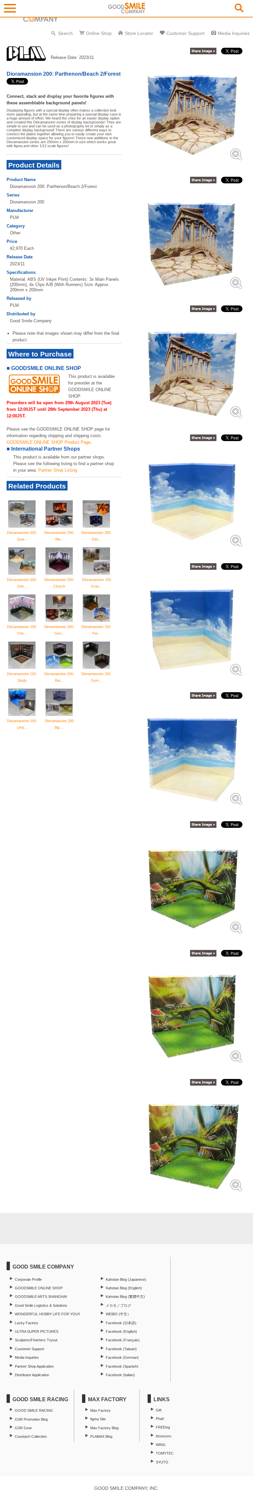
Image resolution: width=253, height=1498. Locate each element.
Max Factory (100, 1410)
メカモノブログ (118, 1305)
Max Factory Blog (104, 1428)
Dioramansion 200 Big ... (59, 724)
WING (161, 1445)
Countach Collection (31, 1436)
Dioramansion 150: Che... (22, 630)
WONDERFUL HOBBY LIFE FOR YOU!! (47, 1314)
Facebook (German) (122, 1357)
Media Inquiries (234, 33)
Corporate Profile (28, 1279)
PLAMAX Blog (101, 1436)
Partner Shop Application (34, 1366)
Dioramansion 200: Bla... (59, 536)
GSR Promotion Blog (31, 1419)
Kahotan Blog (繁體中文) (125, 1297)
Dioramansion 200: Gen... (59, 630)
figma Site (98, 1419)
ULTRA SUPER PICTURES (36, 1331)
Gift (158, 1410)
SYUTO (162, 1462)
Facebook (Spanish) (122, 1366)
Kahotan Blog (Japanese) (126, 1279)
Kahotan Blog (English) (124, 1288)
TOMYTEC (165, 1453)
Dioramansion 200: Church (59, 583)
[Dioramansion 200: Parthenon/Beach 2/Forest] (192, 162)
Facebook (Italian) (120, 1375)
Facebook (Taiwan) (121, 1349)
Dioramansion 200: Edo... (96, 536)
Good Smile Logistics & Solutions (41, 1305)
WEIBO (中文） (118, 1314)
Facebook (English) (121, 1331)
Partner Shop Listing (57, 470)
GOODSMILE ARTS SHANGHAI (41, 1297)
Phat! (160, 1419)
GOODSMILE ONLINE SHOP (39, 1288)
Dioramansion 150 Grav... (96, 583)
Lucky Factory (26, 1323)
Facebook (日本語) (121, 1323)
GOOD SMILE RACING (34, 1410)
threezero (163, 1436)
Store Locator (139, 33)
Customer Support (185, 33)
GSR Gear (23, 1428)
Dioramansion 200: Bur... (59, 677)
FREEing (163, 1427)
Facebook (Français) (123, 1340)
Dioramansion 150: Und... (22, 724)
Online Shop (99, 33)
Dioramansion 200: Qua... (22, 536)
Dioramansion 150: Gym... (96, 677)
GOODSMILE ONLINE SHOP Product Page (49, 442)
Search (65, 33)
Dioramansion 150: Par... (96, 630)
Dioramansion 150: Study (22, 677)
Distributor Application (32, 1375)
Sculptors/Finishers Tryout (36, 1340)
